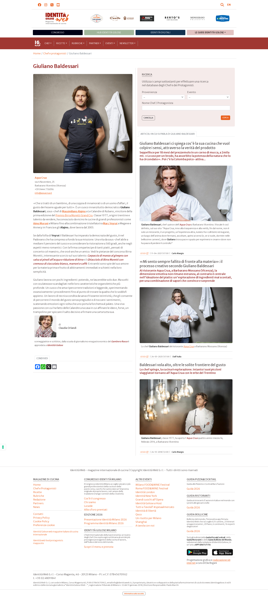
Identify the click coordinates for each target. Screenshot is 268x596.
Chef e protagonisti (54, 53)
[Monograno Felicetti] (197, 18)
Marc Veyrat (110, 223)
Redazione (39, 499)
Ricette (60, 43)
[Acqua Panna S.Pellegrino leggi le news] (96, 18)
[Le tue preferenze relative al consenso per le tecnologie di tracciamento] (3, 447)
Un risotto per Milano (148, 518)
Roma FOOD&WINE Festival (152, 488)
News (36, 507)
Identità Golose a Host (149, 503)
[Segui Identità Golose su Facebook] (40, 4)
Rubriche (77, 43)
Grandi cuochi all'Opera (149, 499)
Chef (47, 43)
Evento (191, 92)
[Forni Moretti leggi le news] (147, 18)
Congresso (57, 32)
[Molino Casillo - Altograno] (121, 18)
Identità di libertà (146, 510)
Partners (38, 503)
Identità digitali (160, 32)
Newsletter (127, 43)
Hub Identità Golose (109, 32)
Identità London (145, 492)
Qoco (139, 514)
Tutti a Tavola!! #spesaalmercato (155, 507)
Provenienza (149, 92)
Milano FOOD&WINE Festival (153, 484)
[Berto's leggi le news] (172, 18)
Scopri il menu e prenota (98, 546)
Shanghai (141, 521)
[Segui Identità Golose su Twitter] (52, 4)
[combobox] (186, 108)
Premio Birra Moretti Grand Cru (74, 215)
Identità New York (146, 495)
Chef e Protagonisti (44, 488)
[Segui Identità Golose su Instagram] (46, 4)
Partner (94, 43)
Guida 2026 (193, 488)
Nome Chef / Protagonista (157, 102)
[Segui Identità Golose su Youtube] (58, 4)
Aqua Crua (188, 346)
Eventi (109, 43)
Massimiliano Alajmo (74, 211)
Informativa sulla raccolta (134, 593)
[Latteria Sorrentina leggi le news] (222, 18)
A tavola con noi (145, 525)
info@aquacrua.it (43, 193)
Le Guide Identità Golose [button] (209, 32)
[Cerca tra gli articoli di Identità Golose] (222, 4)
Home (37, 53)
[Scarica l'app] (197, 552)
